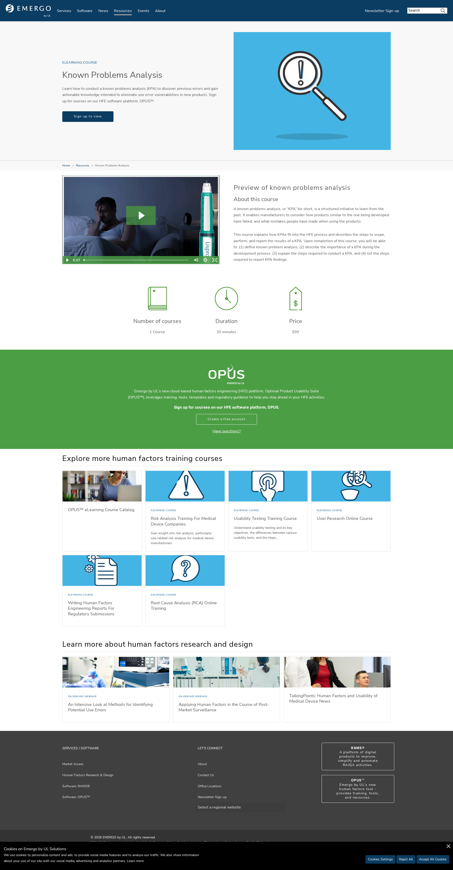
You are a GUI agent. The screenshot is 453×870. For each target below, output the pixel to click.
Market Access (73, 764)
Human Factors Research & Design (87, 775)
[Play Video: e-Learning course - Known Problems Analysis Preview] (141, 215)
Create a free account (226, 419)
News (103, 10)
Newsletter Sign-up (382, 10)
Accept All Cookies (433, 859)
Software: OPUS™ (76, 797)
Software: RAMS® (76, 786)
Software (84, 10)
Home (66, 165)
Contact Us (206, 775)
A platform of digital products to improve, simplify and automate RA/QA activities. (358, 756)
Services (64, 10)
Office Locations (210, 786)
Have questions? (227, 431)
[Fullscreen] (214, 260)
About (160, 10)
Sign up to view (88, 116)
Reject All (406, 859)
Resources (123, 10)
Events (143, 10)
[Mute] (196, 260)
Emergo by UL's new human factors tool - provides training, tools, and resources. (357, 789)
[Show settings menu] (205, 260)
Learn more (135, 861)
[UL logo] (28, 10)
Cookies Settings (380, 859)
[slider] (136, 260)
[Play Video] (67, 260)
